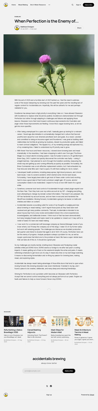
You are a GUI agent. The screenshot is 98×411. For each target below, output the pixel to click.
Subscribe (88, 5)
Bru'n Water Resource (38, 5)
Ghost (92, 395)
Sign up (49, 395)
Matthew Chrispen (27, 27)
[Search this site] (72, 4)
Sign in (78, 5)
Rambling (18, 16)
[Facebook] (51, 386)
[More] (49, 4)
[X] (47, 386)
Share (79, 28)
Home (14, 5)
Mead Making (23, 5)
